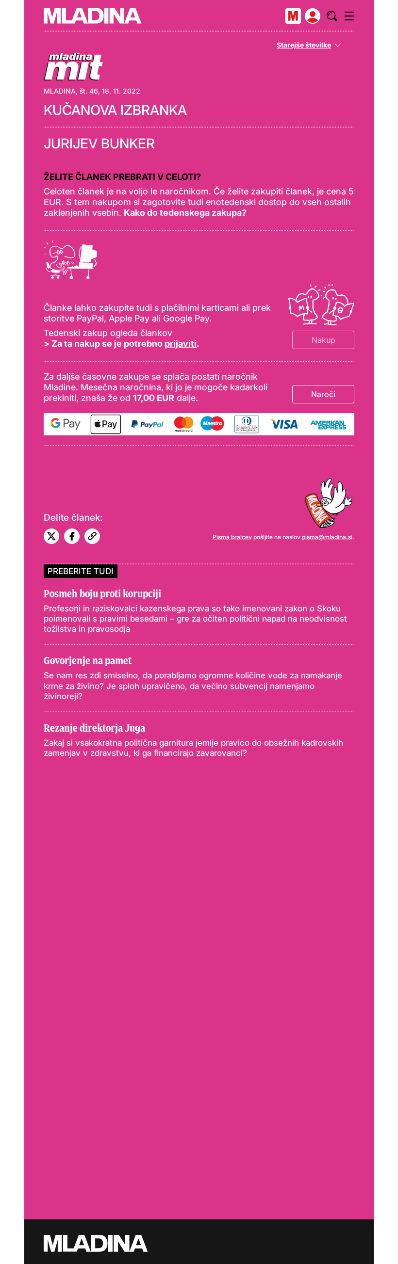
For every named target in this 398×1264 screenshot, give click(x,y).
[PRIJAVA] (312, 16)
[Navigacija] (349, 16)
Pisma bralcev (232, 537)
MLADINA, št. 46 (71, 91)
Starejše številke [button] (304, 45)
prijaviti (181, 343)
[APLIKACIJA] (293, 16)
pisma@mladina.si (327, 537)
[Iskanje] (332, 16)
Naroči (323, 394)
